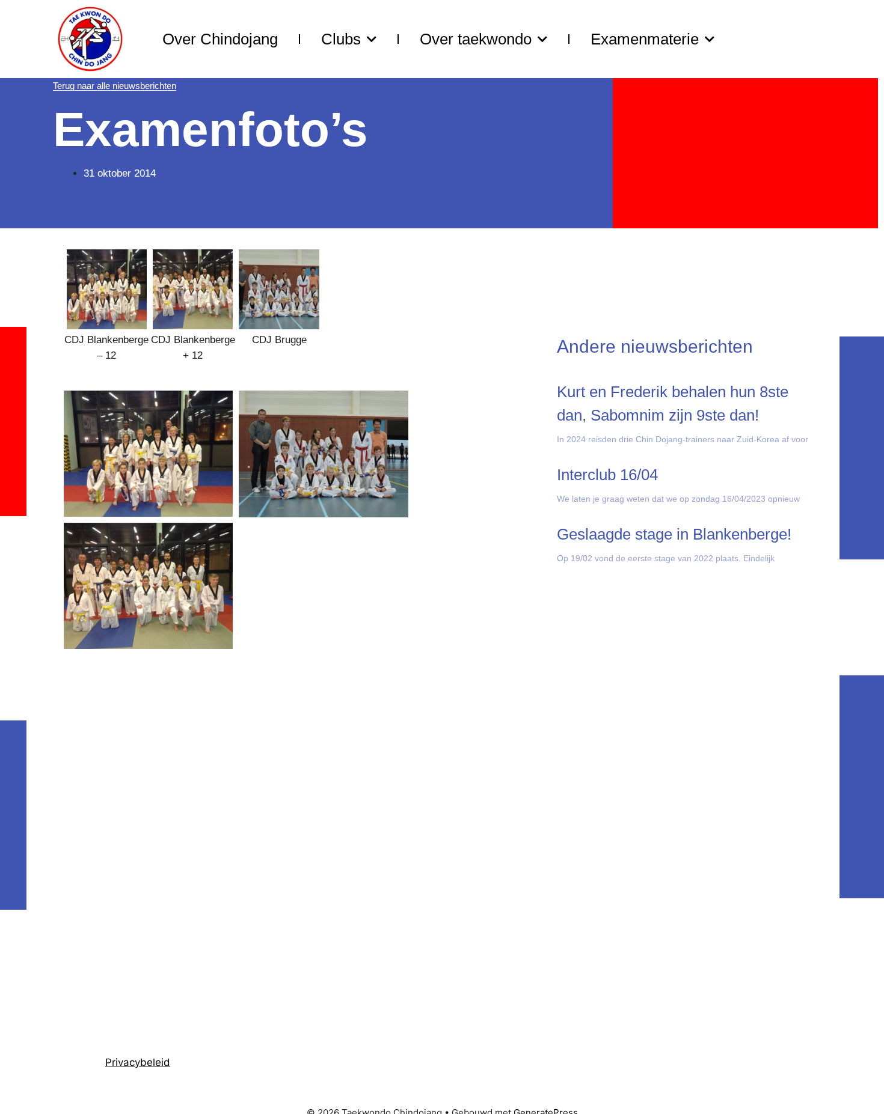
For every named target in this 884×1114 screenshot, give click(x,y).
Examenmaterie (645, 39)
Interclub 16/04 (607, 475)
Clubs (341, 39)
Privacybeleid (137, 1062)
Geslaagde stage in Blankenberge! (674, 534)
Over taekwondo (476, 39)
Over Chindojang (220, 39)
